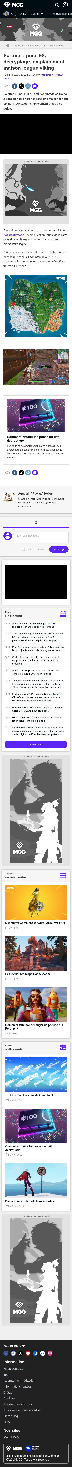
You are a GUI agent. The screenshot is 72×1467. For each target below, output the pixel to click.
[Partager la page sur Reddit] (28, 86)
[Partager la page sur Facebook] (14, 86)
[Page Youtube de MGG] (28, 1353)
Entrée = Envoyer (36, 549)
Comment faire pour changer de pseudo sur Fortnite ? (34, 1027)
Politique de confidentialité (21, 1410)
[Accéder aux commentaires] (35, 86)
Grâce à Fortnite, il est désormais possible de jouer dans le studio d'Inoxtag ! (37, 719)
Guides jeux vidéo (22, 46)
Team (7, 1374)
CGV (6, 1422)
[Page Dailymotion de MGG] (35, 1353)
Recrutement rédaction (19, 1380)
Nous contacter (14, 1369)
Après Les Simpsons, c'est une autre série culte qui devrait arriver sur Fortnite (35, 672)
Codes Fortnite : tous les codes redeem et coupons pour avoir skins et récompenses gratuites (35, 660)
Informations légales (17, 1386)
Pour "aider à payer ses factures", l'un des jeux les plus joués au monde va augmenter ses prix (38, 649)
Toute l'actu (36, 744)
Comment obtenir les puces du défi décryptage (33, 438)
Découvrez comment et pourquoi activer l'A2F (35, 923)
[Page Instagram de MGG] (50, 1353)
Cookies (9, 1398)
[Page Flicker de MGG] (42, 1353)
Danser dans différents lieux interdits (29, 1201)
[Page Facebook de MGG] (5, 1353)
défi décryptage (13, 235)
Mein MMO (11, 1437)
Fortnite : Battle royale (44, 46)
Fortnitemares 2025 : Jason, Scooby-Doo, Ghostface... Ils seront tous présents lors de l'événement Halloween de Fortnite (36, 697)
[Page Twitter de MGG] (20, 1353)
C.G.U (7, 1392)
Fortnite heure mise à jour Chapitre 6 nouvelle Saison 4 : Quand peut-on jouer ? (37, 709)
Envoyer (61, 549)
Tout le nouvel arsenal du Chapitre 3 (29, 1095)
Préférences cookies (17, 1404)
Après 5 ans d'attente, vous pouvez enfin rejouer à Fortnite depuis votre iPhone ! (34, 625)
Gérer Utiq (10, 1416)
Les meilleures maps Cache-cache (28, 974)
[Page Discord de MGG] (13, 1353)
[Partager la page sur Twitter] (21, 86)
